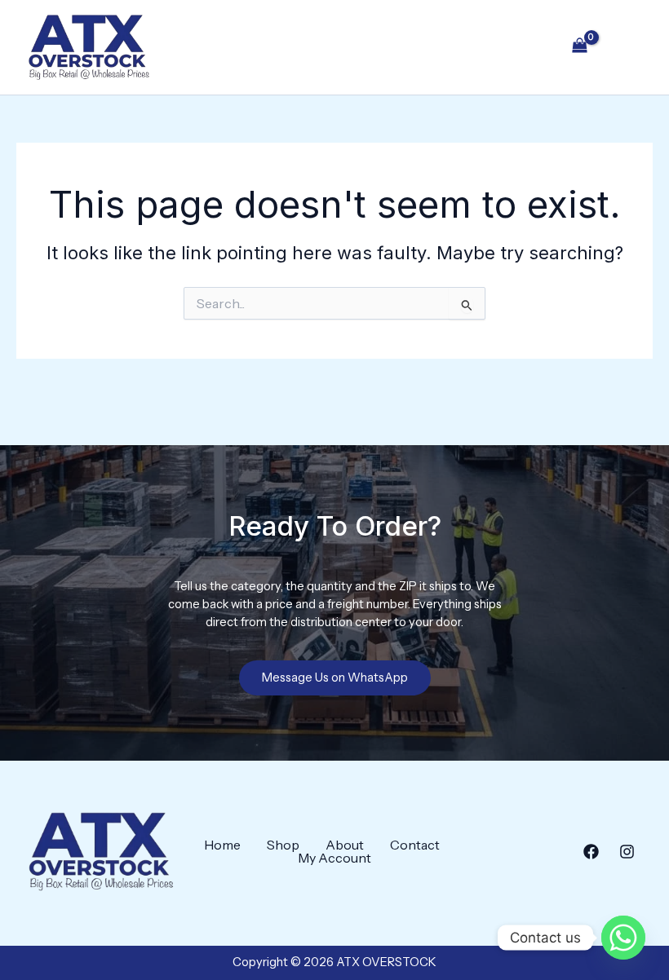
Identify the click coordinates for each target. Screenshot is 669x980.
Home (222, 844)
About (345, 844)
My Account (334, 857)
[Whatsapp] (623, 938)
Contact (415, 844)
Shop (283, 844)
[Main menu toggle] (626, 47)
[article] (335, 605)
